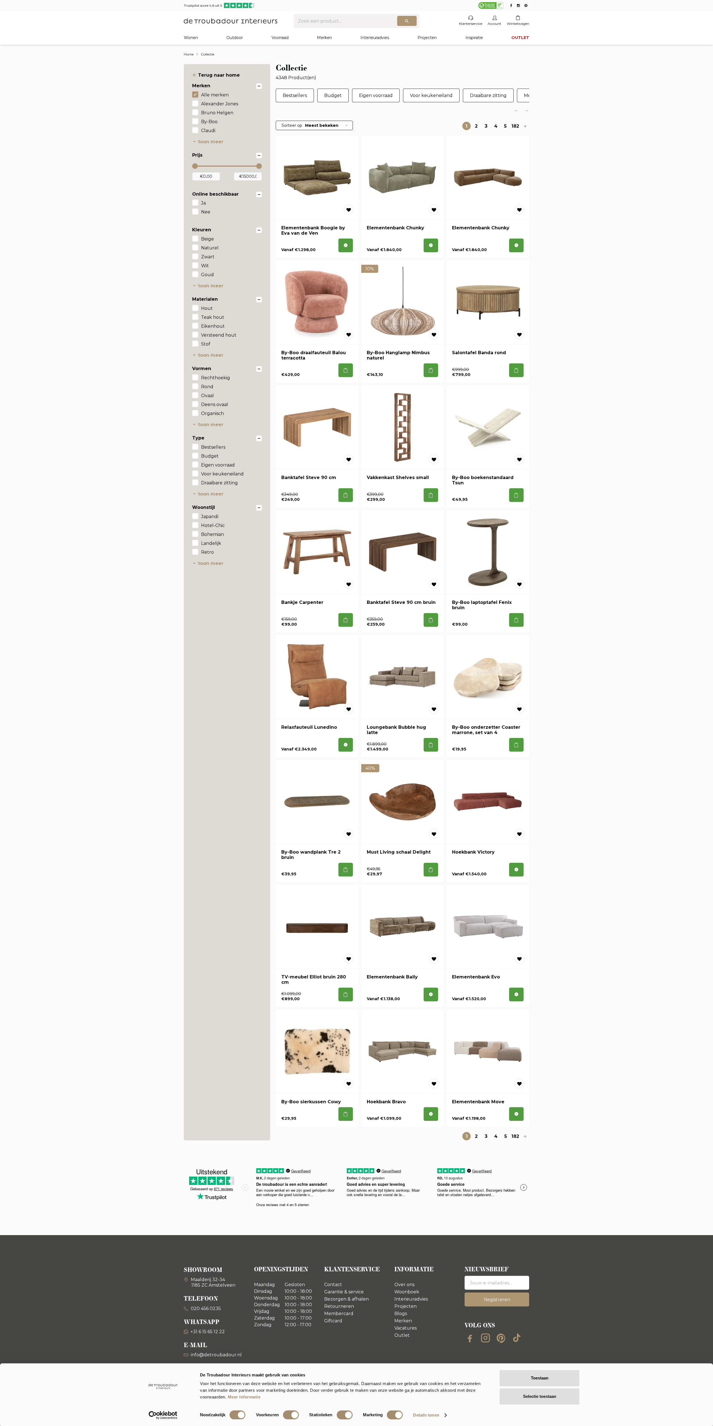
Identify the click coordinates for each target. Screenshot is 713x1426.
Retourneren (339, 1306)
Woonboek (406, 1291)
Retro (207, 552)
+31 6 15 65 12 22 (208, 1331)
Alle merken (215, 95)
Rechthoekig (215, 377)
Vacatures (405, 1328)
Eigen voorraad (218, 465)
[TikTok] (516, 1338)
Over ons (404, 1284)
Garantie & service (344, 1291)
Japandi (209, 516)
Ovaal (207, 395)
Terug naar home (219, 75)
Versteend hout (218, 335)
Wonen (191, 37)
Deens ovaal (214, 404)
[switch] (291, 1414)
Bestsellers (213, 447)
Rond (207, 386)
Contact (333, 1284)
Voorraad (280, 37)
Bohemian (212, 534)
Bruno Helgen (217, 112)
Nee (205, 212)
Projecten (427, 37)
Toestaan (539, 1378)
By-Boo (209, 121)
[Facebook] (470, 1338)
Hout (207, 308)
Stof (205, 344)
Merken (324, 37)
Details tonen (426, 1415)
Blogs (400, 1313)
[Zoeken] (407, 21)
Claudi (208, 130)
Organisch (212, 413)
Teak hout (212, 317)
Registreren (497, 1299)
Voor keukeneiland (222, 474)
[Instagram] (485, 1338)
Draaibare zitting (219, 482)
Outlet (402, 1335)
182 (515, 126)
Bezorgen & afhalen (346, 1299)
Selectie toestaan (539, 1396)
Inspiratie (474, 37)
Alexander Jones (219, 103)
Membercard (338, 1313)
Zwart (207, 256)
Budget (210, 456)
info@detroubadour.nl (216, 1354)
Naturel (210, 248)
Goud (207, 274)
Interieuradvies (374, 37)
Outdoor (234, 37)
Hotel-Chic (213, 525)
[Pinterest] (501, 1338)
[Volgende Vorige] (525, 126)
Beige (207, 239)
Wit (205, 265)
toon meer (210, 141)
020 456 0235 (205, 1308)
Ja (203, 203)
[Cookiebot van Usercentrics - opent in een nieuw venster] (163, 1415)
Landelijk (211, 543)
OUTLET (520, 37)
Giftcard (333, 1320)
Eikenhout (213, 326)
